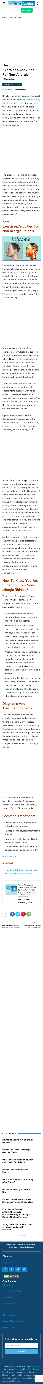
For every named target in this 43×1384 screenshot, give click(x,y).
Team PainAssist (20, 89)
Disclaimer (27, 1369)
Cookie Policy (8, 1327)
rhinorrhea (7, 103)
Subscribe (21, 1352)
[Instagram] (11, 1269)
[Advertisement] (21, 40)
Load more (21, 1235)
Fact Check (27, 10)
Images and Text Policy (12, 1291)
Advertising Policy (10, 1315)
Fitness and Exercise (15, 17)
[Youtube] (24, 1269)
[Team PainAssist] (11, 894)
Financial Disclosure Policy (13, 1321)
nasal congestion (30, 100)
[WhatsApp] (28, 914)
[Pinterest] (23, 914)
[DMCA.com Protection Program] (10, 1277)
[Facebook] (12, 914)
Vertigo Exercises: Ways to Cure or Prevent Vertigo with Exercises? (17, 1227)
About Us (6, 1260)
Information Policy (10, 1303)
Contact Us (6, 1262)
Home (4, 17)
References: (8, 857)
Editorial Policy (8, 1297)
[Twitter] (17, 914)
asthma (17, 566)
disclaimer (24, 897)
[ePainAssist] (21, 3)
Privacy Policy (8, 1285)
